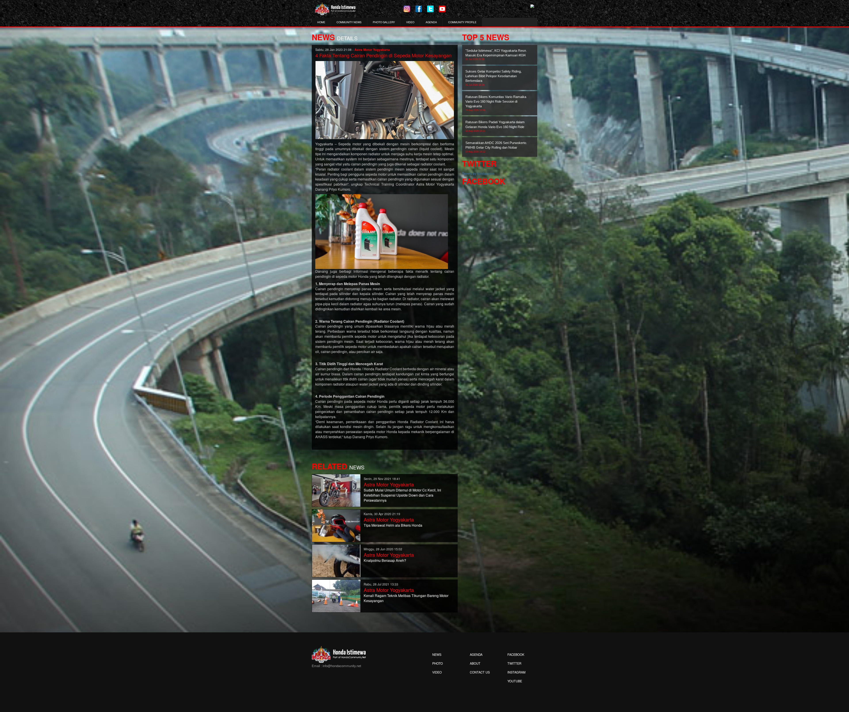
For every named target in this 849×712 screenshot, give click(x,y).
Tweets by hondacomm (478, 173)
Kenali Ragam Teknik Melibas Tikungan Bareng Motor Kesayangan (406, 598)
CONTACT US (480, 672)
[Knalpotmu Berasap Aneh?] (336, 560)
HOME (321, 22)
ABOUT (475, 663)
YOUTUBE (514, 681)
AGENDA (431, 22)
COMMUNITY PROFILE (462, 22)
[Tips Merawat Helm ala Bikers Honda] (336, 525)
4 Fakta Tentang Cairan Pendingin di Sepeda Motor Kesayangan (383, 55)
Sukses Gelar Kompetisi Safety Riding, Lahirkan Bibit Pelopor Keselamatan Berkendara (493, 77)
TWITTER (514, 663)
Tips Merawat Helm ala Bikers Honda (393, 525)
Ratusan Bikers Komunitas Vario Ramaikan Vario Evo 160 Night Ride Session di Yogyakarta (496, 103)
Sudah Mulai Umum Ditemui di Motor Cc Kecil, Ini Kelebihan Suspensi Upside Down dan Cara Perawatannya (402, 495)
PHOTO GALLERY (384, 22)
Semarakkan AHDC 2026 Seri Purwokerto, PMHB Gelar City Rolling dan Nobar (496, 147)
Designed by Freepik (514, 687)
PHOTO (437, 663)
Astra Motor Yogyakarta (389, 484)
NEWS (436, 654)
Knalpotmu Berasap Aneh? (385, 560)
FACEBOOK (515, 654)
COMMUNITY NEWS (349, 22)
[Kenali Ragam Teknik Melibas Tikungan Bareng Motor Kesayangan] (336, 595)
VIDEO (410, 22)
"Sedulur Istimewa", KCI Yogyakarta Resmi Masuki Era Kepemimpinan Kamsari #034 (496, 55)
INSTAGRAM (516, 672)
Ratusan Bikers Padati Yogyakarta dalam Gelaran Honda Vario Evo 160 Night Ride (495, 126)
